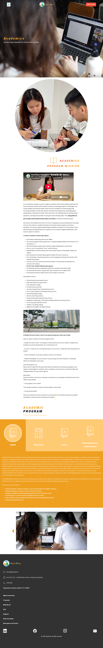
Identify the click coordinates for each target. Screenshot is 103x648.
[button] (13, 531)
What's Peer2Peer (9, 595)
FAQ (4, 609)
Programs (6, 600)
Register (6, 614)
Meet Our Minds (8, 618)
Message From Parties (10, 623)
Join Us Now (91, 4)
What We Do (7, 605)
